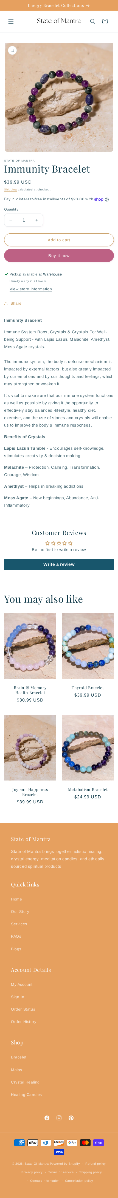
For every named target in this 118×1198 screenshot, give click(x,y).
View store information (31, 289)
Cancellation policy (79, 1180)
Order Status (23, 1009)
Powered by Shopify (65, 1163)
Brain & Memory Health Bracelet (30, 690)
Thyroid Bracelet (88, 687)
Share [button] (16, 303)
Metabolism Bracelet (88, 789)
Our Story (20, 911)
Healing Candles (26, 1094)
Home (16, 899)
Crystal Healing (25, 1082)
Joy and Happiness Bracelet (30, 792)
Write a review (58, 564)
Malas (16, 1070)
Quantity (11, 209)
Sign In (17, 997)
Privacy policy (32, 1172)
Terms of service (61, 1172)
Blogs (16, 949)
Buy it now (59, 255)
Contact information (45, 1180)
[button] (11, 21)
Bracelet (19, 1057)
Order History (23, 1021)
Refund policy (95, 1163)
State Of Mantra (37, 1163)
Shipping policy (90, 1172)
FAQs (16, 936)
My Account (22, 984)
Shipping (10, 189)
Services (19, 924)
